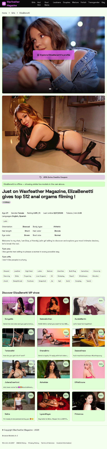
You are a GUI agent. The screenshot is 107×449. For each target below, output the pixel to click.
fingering (27, 276)
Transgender (94, 2)
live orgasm (41, 276)
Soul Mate (47, 3)
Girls (33, 2)
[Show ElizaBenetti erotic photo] (50, 89)
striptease (83, 276)
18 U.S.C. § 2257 (8, 443)
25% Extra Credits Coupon (57, 178)
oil (52, 276)
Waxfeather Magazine (11, 3)
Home (4, 13)
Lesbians (57, 2)
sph (59, 281)
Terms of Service (47, 443)
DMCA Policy (21, 443)
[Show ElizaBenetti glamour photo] (57, 89)
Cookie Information (64, 443)
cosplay (78, 281)
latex (40, 271)
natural (49, 271)
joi (52, 281)
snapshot (42, 281)
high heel (29, 271)
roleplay (61, 276)
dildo (17, 276)
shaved (6, 271)
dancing (7, 276)
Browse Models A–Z (10, 436)
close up (96, 271)
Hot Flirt (39, 3)
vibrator (95, 276)
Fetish (83, 2)
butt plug (72, 271)
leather (17, 271)
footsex (30, 281)
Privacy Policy (33, 443)
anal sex (60, 271)
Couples (66, 2)
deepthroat (17, 281)
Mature (75, 2)
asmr (68, 281)
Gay (103, 2)
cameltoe (84, 271)
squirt (71, 276)
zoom (6, 281)
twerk (88, 281)
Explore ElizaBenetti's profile (56, 56)
